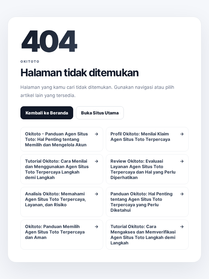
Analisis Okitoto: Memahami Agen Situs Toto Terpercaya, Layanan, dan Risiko (62, 199)
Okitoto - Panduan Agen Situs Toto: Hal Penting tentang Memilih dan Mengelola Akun (62, 139)
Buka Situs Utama (100, 113)
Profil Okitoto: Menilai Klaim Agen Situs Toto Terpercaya (147, 136)
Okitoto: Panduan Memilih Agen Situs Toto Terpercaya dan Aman (62, 232)
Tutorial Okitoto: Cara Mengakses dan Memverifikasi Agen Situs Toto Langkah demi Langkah (147, 234)
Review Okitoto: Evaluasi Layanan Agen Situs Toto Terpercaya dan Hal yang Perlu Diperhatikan (147, 169)
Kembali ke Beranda (47, 113)
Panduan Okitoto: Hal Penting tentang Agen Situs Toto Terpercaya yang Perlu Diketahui (147, 202)
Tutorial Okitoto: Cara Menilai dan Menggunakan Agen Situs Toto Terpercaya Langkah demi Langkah (62, 169)
